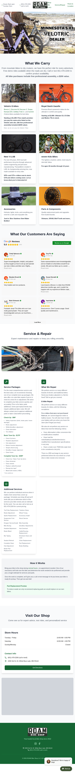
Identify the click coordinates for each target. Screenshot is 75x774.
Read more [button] (8, 268)
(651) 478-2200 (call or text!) (26, 5)
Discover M (15, 109)
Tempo (30, 109)
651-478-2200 (63, 71)
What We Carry (49, 5)
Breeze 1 (7, 109)
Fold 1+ (22, 112)
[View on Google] (6, 255)
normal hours (32, 568)
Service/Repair (60, 5)
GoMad (15, 112)
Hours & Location (70, 5)
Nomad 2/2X (8, 112)
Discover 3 (23, 109)
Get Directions (37, 667)
